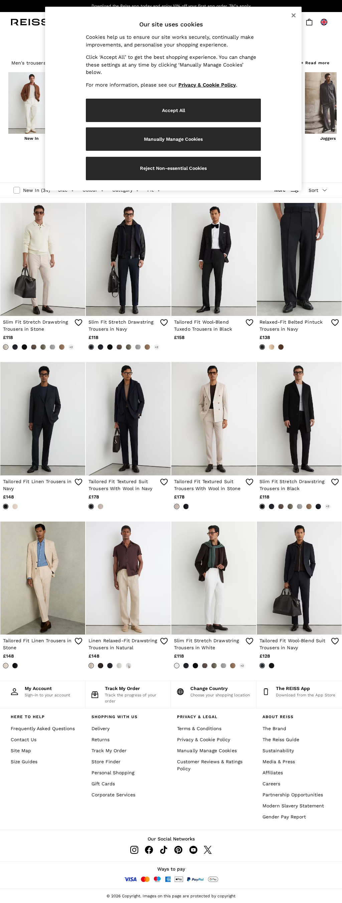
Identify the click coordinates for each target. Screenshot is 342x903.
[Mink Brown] (61, 347)
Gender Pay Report (284, 816)
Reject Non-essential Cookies (173, 168)
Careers (271, 783)
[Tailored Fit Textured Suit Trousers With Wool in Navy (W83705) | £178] (128, 418)
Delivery (101, 728)
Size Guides (24, 761)
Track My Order (109, 750)
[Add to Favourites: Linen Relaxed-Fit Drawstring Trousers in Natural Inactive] (164, 641)
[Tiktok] (163, 849)
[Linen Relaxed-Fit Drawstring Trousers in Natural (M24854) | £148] (128, 578)
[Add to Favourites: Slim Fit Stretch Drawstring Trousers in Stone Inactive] (78, 323)
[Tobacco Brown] (281, 347)
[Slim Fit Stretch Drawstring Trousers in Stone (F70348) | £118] (42, 259)
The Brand (274, 728)
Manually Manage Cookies (207, 750)
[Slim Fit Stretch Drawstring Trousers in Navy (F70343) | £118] (128, 259)
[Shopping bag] (309, 22)
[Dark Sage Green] (43, 347)
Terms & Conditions (199, 728)
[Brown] (33, 347)
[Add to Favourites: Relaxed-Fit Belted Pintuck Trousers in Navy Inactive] (335, 323)
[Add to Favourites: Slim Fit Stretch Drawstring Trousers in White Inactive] (249, 641)
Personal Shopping (113, 772)
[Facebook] (149, 849)
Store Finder (106, 761)
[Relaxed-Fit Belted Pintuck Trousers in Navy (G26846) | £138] (299, 259)
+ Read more (315, 62)
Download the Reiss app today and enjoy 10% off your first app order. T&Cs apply (171, 6)
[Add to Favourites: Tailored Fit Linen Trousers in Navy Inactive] (78, 482)
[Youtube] (193, 849)
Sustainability (278, 750)
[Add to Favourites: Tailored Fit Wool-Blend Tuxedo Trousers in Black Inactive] (249, 323)
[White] (128, 665)
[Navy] (91, 347)
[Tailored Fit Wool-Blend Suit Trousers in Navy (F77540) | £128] (299, 578)
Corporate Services (113, 794)
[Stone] (5, 347)
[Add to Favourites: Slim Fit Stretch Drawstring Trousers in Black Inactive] (335, 482)
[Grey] (52, 347)
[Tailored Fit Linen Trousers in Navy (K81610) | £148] (42, 418)
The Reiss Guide (281, 739)
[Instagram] (134, 849)
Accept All (173, 110)
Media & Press (279, 761)
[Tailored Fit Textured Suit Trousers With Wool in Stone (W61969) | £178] (213, 418)
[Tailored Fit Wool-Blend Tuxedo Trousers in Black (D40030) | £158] (213, 259)
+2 (71, 347)
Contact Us (23, 739)
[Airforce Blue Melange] (15, 347)
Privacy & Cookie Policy (203, 739)
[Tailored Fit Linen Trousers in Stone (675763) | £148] (42, 578)
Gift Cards (103, 783)
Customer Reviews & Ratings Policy (209, 765)
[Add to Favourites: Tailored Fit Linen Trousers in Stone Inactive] (78, 641)
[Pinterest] (178, 849)
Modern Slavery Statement (293, 805)
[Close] (293, 15)
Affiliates (273, 772)
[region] (173, 99)
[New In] (31, 103)
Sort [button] (313, 190)
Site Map (21, 750)
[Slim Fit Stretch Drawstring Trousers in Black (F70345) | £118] (299, 418)
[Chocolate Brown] (100, 665)
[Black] (24, 347)
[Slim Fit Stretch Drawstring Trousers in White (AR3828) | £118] (213, 578)
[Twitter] (207, 849)
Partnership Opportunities (293, 794)
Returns (101, 739)
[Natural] (91, 665)
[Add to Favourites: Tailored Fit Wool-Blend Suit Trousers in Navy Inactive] (335, 641)
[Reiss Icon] (30, 22)
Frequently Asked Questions (43, 728)
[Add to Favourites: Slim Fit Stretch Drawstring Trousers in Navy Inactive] (164, 323)
